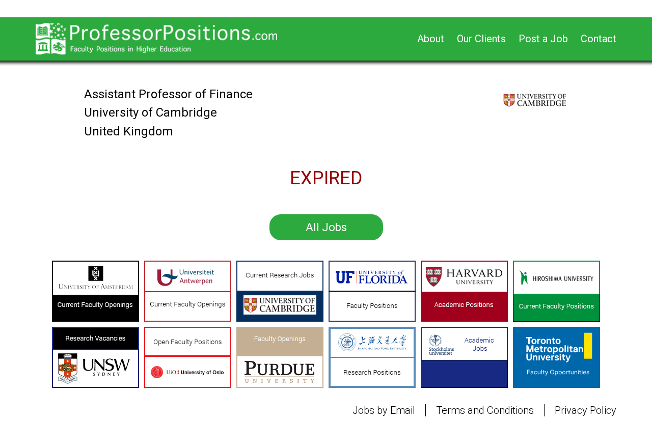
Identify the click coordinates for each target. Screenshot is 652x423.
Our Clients (481, 39)
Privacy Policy (585, 410)
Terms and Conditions (485, 410)
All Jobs (326, 227)
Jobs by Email (383, 410)
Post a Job (543, 39)
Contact (598, 39)
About (430, 39)
